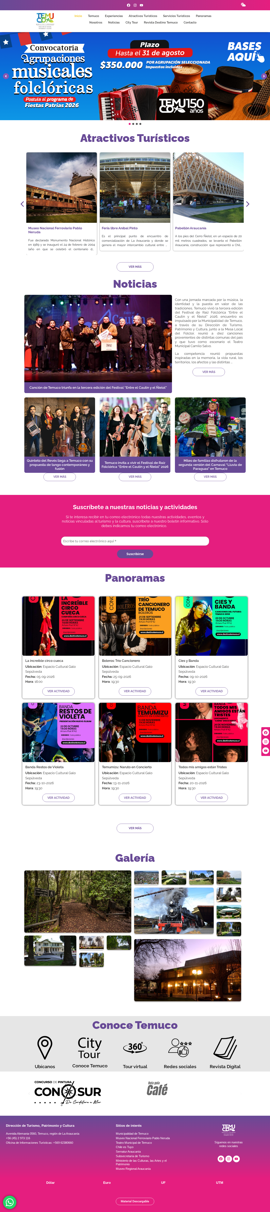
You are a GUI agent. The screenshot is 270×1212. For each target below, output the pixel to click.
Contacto (190, 22)
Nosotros (95, 22)
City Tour (132, 22)
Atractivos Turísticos (143, 16)
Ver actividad (58, 691)
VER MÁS (208, 372)
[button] (135, 76)
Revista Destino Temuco (161, 22)
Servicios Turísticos (176, 16)
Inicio (78, 16)
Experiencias (114, 16)
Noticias (114, 22)
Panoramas (203, 16)
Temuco (93, 16)
